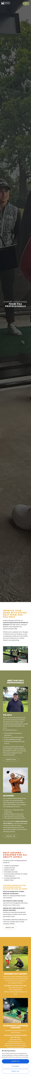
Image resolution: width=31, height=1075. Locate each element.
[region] (15, 1061)
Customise (15, 1066)
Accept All (16, 1061)
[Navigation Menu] (26, 3)
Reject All (15, 1071)
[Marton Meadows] (5, 3)
